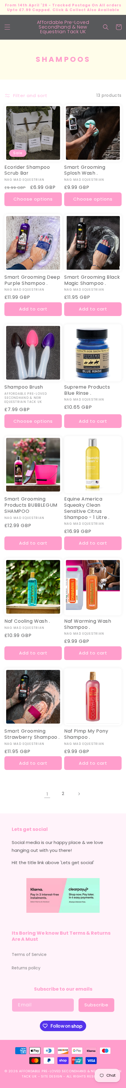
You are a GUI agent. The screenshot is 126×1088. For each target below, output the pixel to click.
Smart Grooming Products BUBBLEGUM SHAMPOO (30, 505)
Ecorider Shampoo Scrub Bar (27, 170)
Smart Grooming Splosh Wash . (84, 170)
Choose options (33, 199)
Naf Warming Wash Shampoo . (87, 624)
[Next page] (78, 793)
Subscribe (96, 1005)
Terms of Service (29, 954)
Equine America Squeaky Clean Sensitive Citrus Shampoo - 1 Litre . (86, 508)
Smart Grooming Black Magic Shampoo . (92, 280)
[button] (7, 27)
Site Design (51, 1076)
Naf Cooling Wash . (27, 621)
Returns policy (26, 968)
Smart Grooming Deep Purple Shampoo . (32, 280)
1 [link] (47, 794)
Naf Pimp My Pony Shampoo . (86, 734)
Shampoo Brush (23, 387)
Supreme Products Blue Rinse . (87, 390)
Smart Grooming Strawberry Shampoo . (32, 734)
